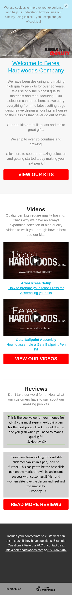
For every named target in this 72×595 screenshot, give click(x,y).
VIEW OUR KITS (36, 174)
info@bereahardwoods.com (24, 550)
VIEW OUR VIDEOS (36, 358)
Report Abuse (13, 588)
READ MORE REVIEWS (36, 504)
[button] (66, 5)
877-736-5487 (57, 550)
